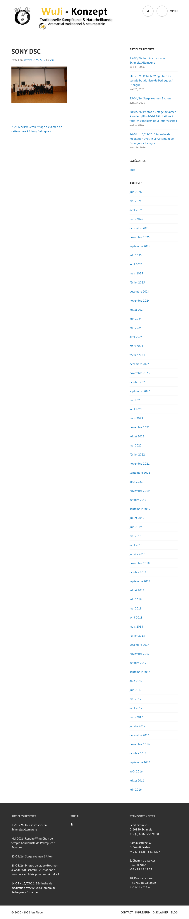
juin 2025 (136, 255)
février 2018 (137, 635)
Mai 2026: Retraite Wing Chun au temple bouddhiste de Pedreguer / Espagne (151, 80)
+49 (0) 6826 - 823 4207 (145, 851)
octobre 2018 (138, 572)
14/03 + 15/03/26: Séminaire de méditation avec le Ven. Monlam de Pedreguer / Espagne (152, 138)
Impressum (142, 912)
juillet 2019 (137, 518)
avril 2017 (136, 708)
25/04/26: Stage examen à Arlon (150, 98)
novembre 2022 (140, 427)
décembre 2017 (139, 644)
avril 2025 (136, 264)
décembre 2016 (139, 735)
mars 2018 (136, 626)
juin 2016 (136, 789)
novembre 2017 (140, 653)
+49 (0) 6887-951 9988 (144, 834)
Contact (127, 912)
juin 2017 (136, 690)
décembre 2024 (139, 291)
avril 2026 (136, 210)
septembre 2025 (140, 246)
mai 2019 (136, 536)
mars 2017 (136, 717)
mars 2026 (136, 219)
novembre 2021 (140, 463)
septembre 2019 (140, 509)
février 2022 (137, 454)
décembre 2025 (139, 228)
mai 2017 (136, 699)
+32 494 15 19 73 (141, 869)
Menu (174, 11)
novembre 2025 (140, 237)
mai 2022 (136, 445)
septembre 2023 (140, 391)
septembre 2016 (140, 762)
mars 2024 (136, 346)
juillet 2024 (137, 309)
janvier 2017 (137, 726)
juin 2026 (136, 192)
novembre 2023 (140, 373)
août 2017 (136, 681)
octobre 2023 (138, 382)
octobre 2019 (138, 500)
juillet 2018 (137, 590)
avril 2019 (136, 545)
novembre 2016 (140, 744)
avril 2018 (136, 617)
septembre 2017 (140, 672)
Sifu (51, 60)
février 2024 (137, 355)
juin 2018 (136, 599)
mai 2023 (136, 400)
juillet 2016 (137, 780)
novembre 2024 (140, 300)
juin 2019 (136, 527)
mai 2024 (136, 327)
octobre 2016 (138, 753)
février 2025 (137, 282)
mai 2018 (136, 608)
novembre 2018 (140, 563)
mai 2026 (136, 201)
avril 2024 (136, 337)
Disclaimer (161, 912)
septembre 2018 (140, 581)
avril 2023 (136, 409)
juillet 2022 (137, 436)
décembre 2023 (139, 364)
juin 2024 (136, 318)
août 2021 (136, 481)
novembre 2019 (140, 490)
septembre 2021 (140, 472)
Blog (132, 169)
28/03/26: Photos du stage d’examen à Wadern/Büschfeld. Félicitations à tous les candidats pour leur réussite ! (153, 116)
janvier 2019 (137, 554)
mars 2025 (136, 273)
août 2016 (136, 771)
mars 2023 (136, 418)
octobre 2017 (138, 663)
